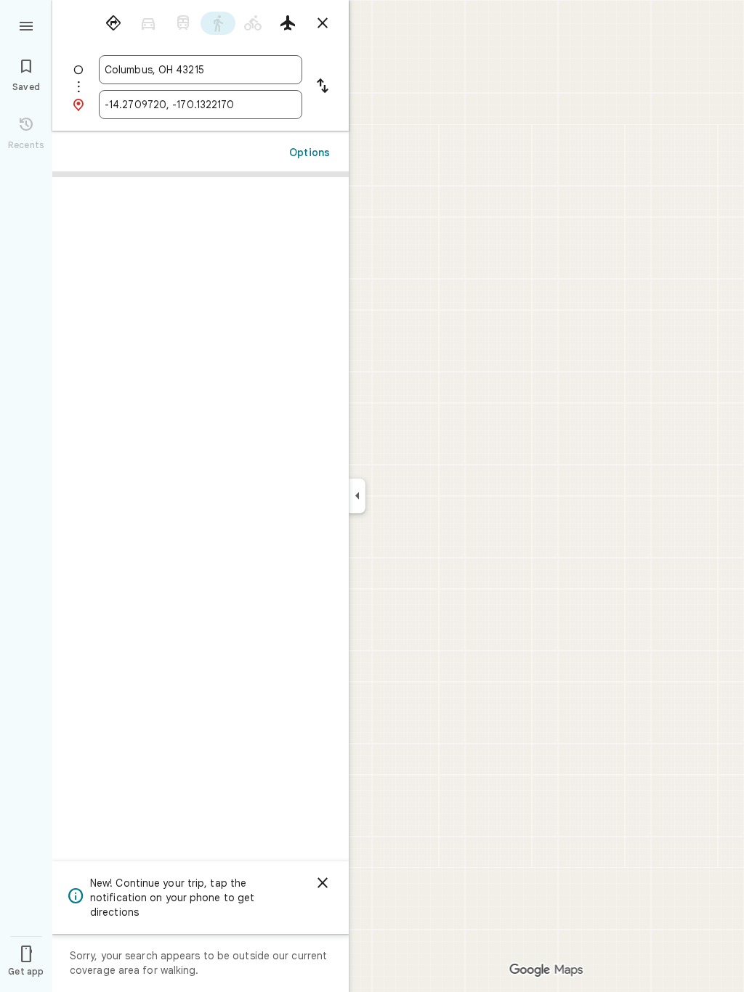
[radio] (113, 23)
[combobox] (200, 69)
